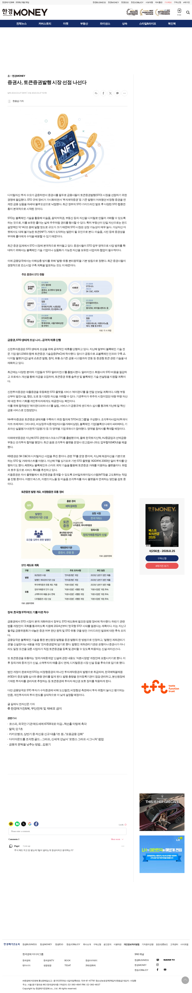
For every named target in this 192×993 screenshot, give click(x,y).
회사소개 (87, 944)
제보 (168, 2)
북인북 (172, 23)
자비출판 (158, 2)
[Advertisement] (96, 50)
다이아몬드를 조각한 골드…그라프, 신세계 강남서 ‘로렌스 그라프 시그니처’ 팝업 (56, 739)
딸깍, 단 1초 (16, 729)
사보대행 (149, 2)
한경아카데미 (91, 960)
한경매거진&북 (8, 2)
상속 (124, 23)
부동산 (84, 23)
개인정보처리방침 (131, 944)
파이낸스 (105, 23)
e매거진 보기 (162, 565)
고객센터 (174, 944)
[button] (179, 12)
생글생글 (47, 965)
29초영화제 (91, 965)
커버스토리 (45, 23)
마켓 (65, 23)
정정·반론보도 (162, 944)
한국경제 (26, 960)
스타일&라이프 (147, 23)
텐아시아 (26, 965)
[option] (148, 12)
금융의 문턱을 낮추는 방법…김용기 (30, 744)
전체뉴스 (21, 23)
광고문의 (107, 944)
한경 (99, 2)
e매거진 (186, 2)
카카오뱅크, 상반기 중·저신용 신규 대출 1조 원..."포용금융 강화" (46, 734)
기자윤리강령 (147, 944)
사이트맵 (184, 944)
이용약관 (118, 944)
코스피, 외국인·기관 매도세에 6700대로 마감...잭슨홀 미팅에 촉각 (48, 724)
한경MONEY (18, 75)
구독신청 (177, 2)
